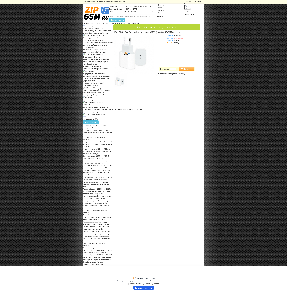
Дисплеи (94, 28)
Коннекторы (94, 42)
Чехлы (92, 83)
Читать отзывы (91, 122)
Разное (92, 66)
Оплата (115, 1)
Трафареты (96, 112)
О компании (93, 1)
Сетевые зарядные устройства (114, 23)
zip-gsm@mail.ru (130, 11)
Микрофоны (109, 42)
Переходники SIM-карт (96, 90)
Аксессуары (95, 23)
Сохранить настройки (143, 288)
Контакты (101, 1)
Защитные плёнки (100, 95)
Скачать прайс (118, 20)
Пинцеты (129, 109)
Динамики (93, 38)
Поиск (160, 16)
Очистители (115, 109)
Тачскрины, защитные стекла (94, 50)
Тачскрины (87, 28)
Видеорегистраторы (90, 100)
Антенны (86, 38)
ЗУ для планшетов (98, 30)
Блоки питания (88, 57)
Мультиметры (95, 109)
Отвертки (122, 109)
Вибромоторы (101, 52)
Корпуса (105, 33)
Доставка (108, 1)
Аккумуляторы (88, 73)
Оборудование (105, 109)
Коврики (90, 88)
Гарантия (121, 1)
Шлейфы (94, 49)
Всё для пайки (106, 112)
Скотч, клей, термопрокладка (89, 105)
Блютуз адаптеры (89, 81)
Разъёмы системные (88, 48)
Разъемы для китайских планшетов (97, 31)
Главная (86, 1)
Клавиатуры (98, 61)
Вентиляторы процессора (99, 68)
